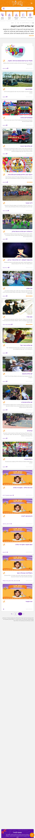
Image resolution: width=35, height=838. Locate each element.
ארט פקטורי (28, 601)
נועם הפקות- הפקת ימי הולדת (23, 545)
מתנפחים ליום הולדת (26, 118)
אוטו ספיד (29, 317)
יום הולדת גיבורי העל (26, 345)
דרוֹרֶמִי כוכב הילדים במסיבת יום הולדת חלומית (19, 175)
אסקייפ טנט (28, 89)
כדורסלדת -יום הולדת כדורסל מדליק (22, 232)
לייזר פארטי (29, 203)
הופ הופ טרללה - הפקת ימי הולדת (22, 488)
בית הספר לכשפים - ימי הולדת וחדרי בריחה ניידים (19, 260)
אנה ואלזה (29, 288)
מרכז (18, 23)
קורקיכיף (29, 431)
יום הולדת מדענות (27, 374)
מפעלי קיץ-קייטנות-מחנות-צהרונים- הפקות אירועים (19, 61)
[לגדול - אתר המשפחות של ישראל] (17, 3)
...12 (12, 614)
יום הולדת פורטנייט (26, 402)
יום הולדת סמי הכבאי (26, 146)
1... (23, 614)
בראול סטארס (28, 459)
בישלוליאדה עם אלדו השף (24, 573)
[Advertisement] (17, 699)
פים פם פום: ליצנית (26, 516)
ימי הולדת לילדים (26, 23)
